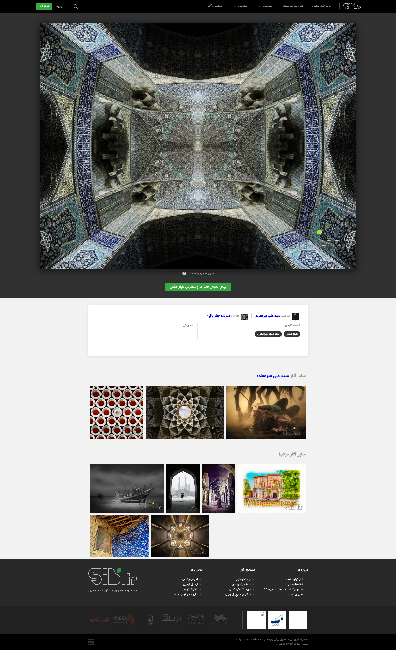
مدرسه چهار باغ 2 (218, 316)
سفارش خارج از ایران (238, 594)
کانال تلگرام (191, 589)
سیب (352, 6)
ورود (59, 6)
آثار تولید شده (294, 579)
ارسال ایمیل (190, 584)
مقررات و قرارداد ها (186, 594)
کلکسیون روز (265, 6)
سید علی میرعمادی (267, 316)
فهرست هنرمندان (292, 6)
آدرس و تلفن (190, 579)
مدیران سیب (295, 594)
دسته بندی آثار (241, 584)
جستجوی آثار (215, 6)
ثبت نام (44, 6)
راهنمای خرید (243, 579)
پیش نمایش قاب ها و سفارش (198, 287)
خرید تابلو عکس (321, 6)
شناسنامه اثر (295, 584)
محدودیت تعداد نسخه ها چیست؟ (283, 589)
